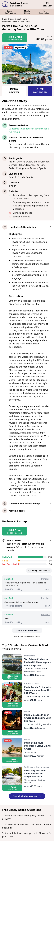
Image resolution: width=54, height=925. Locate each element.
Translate (45, 579)
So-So (5, 560)
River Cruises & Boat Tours (14, 19)
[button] (8, 64)
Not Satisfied (9, 564)
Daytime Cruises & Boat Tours (16, 21)
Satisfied (7, 557)
